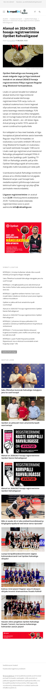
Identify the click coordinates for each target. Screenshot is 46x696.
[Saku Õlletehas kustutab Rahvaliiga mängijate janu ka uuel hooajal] (23, 365)
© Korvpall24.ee (8, 676)
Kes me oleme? (9, 2)
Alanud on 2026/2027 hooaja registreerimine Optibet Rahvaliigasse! (22, 316)
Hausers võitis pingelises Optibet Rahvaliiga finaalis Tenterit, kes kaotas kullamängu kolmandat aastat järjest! (20, 624)
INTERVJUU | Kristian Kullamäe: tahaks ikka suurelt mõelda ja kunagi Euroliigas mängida (21, 273)
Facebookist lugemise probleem (14, 669)
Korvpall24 (11, 40)
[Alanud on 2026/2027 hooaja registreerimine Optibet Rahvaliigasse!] (23, 463)
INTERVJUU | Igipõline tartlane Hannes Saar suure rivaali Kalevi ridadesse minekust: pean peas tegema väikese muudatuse (22, 296)
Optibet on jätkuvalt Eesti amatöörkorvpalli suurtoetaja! (18, 303)
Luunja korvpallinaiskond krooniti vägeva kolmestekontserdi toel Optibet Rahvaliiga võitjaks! (19, 556)
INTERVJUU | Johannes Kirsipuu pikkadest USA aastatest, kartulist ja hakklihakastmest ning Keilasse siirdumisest (22, 323)
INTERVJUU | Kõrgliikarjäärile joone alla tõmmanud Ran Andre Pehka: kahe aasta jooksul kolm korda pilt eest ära (22, 287)
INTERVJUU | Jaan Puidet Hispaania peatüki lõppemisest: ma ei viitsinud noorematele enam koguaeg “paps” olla (20, 341)
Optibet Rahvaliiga (9, 352)
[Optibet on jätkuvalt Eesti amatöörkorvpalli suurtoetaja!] (23, 398)
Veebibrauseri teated (10, 665)
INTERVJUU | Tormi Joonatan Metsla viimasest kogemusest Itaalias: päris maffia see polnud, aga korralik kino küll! (21, 332)
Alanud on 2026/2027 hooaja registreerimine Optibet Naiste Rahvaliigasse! (22, 310)
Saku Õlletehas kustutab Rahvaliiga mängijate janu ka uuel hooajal (23, 279)
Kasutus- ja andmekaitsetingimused (28, 2)
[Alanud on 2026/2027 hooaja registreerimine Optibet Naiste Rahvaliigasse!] (23, 431)
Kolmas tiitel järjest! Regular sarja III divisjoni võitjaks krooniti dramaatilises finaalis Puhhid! (21, 590)
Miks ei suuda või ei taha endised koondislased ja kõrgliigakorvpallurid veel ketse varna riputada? (22, 522)
